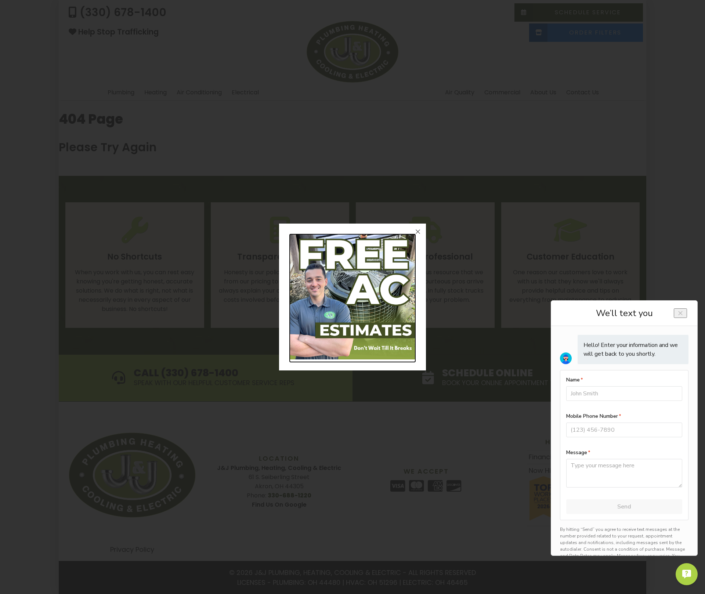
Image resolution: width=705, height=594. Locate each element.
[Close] (418, 232)
